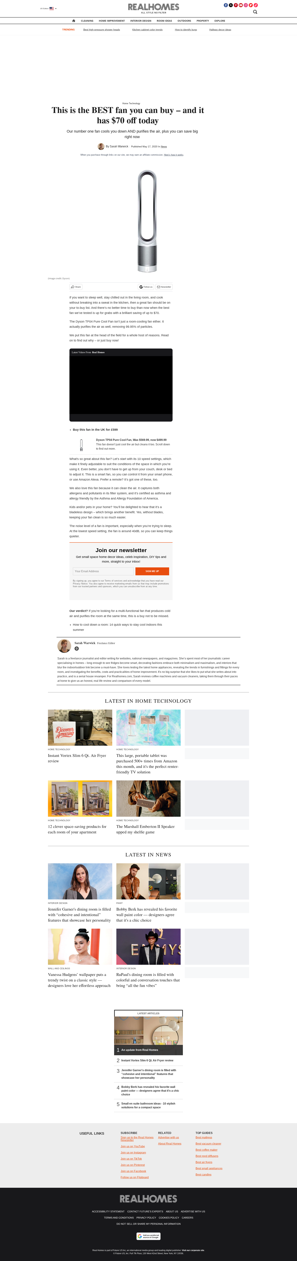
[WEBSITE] (77, 648)
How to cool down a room (90, 624)
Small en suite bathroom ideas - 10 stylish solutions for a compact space (148, 1105)
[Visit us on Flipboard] (251, 5)
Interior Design (140, 20)
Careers (187, 1217)
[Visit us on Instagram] (246, 5)
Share (78, 287)
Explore (219, 20)
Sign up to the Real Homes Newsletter (137, 1139)
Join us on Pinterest (133, 1165)
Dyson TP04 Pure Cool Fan (94, 321)
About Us (172, 1211)
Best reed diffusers (207, 1156)
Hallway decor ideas (220, 29)
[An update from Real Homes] (148, 1036)
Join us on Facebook (133, 1171)
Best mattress (204, 1137)
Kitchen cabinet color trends (147, 29)
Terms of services (114, 580)
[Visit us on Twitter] (231, 5)
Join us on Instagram (133, 1152)
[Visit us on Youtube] (241, 5)
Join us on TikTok (131, 1158)
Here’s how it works (173, 155)
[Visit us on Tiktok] (256, 5)
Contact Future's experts (145, 1211)
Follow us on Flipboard (135, 1177)
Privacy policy (146, 1217)
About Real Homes (169, 1143)
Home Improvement (112, 20)
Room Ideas (164, 20)
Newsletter (166, 287)
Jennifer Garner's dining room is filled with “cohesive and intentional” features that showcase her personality (148, 1074)
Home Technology (131, 103)
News (164, 146)
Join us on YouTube (133, 1146)
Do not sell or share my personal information (149, 1223)
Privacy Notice (80, 583)
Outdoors (184, 20)
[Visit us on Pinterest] (236, 5)
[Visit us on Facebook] (226, 5)
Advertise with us (168, 1137)
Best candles (203, 1174)
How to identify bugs (186, 29)
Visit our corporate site (193, 1250)
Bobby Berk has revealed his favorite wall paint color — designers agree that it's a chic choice (150, 1090)
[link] (81, 445)
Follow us (148, 287)
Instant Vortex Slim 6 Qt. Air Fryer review (147, 1060)
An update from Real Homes (139, 1049)
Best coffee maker (206, 1149)
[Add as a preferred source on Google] (148, 1236)
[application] (121, 385)
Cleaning (87, 20)
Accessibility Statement (108, 1211)
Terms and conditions (119, 1217)
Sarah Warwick (119, 146)
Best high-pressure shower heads (101, 29)
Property (203, 20)
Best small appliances (209, 1168)
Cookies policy (169, 1217)
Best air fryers (204, 1162)
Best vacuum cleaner (208, 1143)
